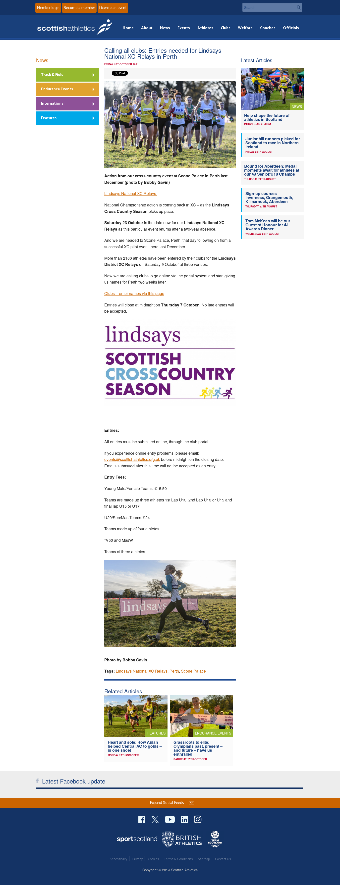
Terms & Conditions (178, 859)
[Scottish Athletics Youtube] (170, 819)
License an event (113, 7)
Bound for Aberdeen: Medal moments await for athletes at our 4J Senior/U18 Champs (271, 170)
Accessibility (118, 859)
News (165, 28)
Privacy (137, 859)
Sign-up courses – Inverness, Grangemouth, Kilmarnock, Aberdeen (269, 197)
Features (49, 118)
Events (183, 28)
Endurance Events (57, 89)
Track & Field (52, 75)
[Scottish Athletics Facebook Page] (142, 819)
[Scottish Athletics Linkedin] (185, 819)
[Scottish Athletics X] (155, 819)
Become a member (79, 7)
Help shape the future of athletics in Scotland (266, 117)
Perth (174, 671)
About (147, 28)
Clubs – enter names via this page (134, 293)
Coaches (268, 28)
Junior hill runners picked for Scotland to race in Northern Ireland (272, 142)
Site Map (204, 859)
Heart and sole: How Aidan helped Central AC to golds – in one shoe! (135, 746)
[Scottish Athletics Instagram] (198, 819)
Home (128, 28)
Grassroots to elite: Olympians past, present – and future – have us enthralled (198, 748)
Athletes (205, 28)
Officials (291, 28)
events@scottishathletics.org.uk (132, 459)
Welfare (245, 28)
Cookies (153, 859)
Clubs (225, 28)
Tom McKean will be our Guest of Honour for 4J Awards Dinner (267, 225)
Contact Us (223, 859)
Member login (48, 7)
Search (297, 7)
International (52, 103)
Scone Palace (193, 671)
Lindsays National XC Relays (130, 193)
